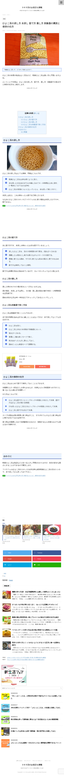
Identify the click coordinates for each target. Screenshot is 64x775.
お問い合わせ (19, 760)
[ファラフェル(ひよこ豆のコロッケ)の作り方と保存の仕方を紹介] (11, 530)
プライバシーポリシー (37, 760)
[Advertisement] (32, 99)
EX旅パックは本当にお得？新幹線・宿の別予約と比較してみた (33, 731)
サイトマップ (27, 760)
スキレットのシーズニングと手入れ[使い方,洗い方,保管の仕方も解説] (26, 657)
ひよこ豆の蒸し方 (29, 122)
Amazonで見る (26, 366)
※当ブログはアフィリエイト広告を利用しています (32, 768)
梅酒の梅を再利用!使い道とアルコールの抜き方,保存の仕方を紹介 (35, 617)
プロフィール (47, 760)
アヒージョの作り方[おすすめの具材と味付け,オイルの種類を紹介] (25, 659)
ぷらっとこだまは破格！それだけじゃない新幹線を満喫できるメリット (36, 743)
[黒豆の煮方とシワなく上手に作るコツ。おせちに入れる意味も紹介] (51, 530)
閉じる (36, 113)
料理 (5, 573)
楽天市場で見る (42, 366)
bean (11, 580)
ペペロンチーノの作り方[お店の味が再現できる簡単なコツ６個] (34, 630)
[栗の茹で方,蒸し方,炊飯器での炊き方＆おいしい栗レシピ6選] (31, 530)
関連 (24, 132)
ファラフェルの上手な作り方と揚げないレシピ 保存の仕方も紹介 (26, 205)
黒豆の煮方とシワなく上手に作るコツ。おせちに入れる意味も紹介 (51, 538)
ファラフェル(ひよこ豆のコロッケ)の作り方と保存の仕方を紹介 (12, 538)
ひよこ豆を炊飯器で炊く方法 (33, 124)
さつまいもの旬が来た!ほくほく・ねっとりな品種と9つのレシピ (35, 604)
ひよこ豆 (22, 359)
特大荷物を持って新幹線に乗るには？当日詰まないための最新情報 (34, 719)
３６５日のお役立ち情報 (32, 7)
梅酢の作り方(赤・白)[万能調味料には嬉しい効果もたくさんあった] (36, 592)
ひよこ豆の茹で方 (29, 119)
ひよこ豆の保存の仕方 (27, 127)
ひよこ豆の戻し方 (25, 117)
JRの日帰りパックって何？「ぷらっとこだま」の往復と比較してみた (35, 708)
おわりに (22, 129)
